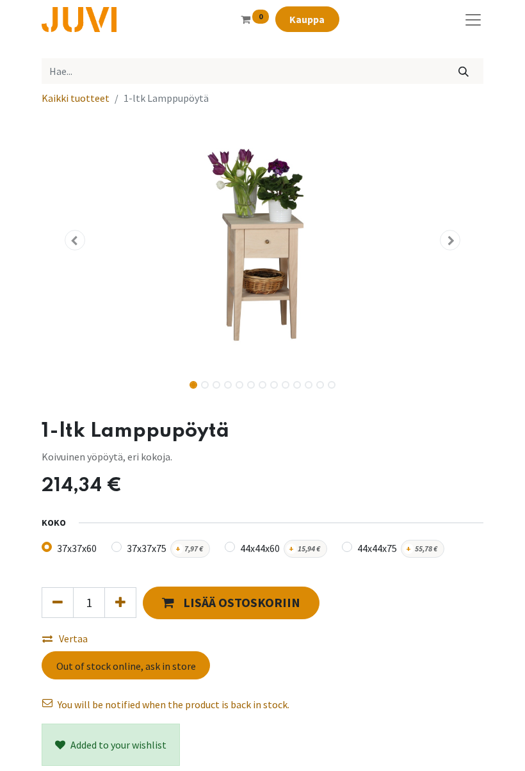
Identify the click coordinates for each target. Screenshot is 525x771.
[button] (75, 240)
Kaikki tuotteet (75, 98)
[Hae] (463, 71)
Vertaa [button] (73, 638)
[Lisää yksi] (120, 602)
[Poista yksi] (58, 602)
